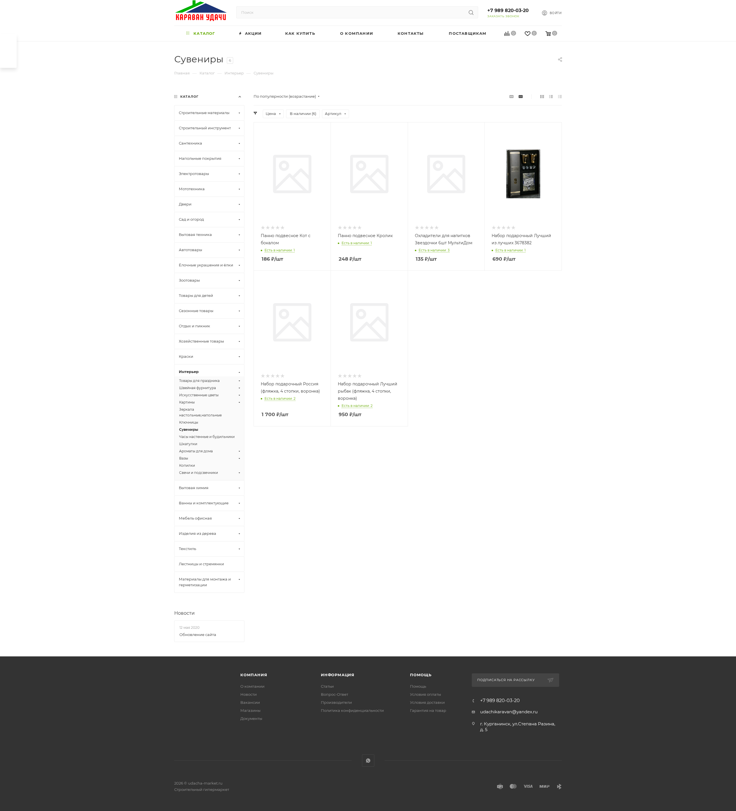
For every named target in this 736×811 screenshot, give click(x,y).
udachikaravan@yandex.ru (509, 711)
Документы (251, 718)
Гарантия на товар (428, 710)
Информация (337, 674)
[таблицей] (560, 96)
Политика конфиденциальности (352, 710)
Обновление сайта (197, 634)
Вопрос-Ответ (334, 694)
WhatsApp (368, 760)
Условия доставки (427, 702)
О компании (252, 686)
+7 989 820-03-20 (508, 10)
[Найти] (471, 12)
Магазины (250, 710)
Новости (184, 613)
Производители (336, 702)
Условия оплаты (425, 694)
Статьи (327, 686)
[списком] (551, 96)
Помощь (421, 674)
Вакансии (250, 702)
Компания (253, 674)
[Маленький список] (511, 96)
